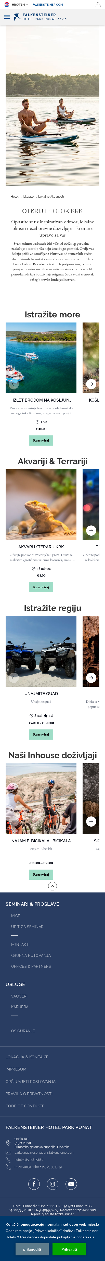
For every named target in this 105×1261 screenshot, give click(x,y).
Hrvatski (18, 4)
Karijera (20, 1007)
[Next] (91, 384)
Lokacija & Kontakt (27, 1057)
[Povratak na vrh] (52, 886)
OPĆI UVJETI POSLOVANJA (31, 1081)
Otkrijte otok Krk (52, 211)
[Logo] (52, 17)
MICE (15, 916)
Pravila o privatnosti (29, 1094)
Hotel (14, 196)
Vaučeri (19, 996)
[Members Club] (98, 4)
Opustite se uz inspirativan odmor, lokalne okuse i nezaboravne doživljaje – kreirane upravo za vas (52, 228)
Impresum (16, 1069)
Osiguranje (23, 1031)
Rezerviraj (41, 440)
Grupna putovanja (31, 956)
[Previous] (14, 384)
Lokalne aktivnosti (51, 196)
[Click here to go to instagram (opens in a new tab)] (52, 1184)
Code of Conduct (25, 1106)
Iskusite (28, 196)
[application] (52, 1238)
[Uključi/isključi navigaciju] (7, 17)
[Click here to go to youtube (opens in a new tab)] (71, 1184)
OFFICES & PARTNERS (31, 966)
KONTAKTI (20, 945)
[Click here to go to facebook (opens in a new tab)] (34, 1184)
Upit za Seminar (27, 927)
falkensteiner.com (48, 4)
